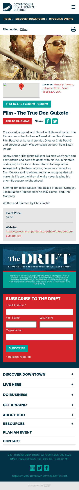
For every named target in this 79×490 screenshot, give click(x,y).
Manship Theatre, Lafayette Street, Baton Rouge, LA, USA (58, 88)
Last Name (46, 318)
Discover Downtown (30, 19)
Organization (14, 330)
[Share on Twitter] (55, 121)
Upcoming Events (61, 19)
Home (7, 19)
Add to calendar (18, 121)
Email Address (16, 305)
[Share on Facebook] (48, 121)
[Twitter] (39, 468)
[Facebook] (46, 468)
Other (23, 29)
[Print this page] (73, 29)
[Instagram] (32, 468)
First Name (13, 318)
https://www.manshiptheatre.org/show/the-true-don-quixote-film (39, 233)
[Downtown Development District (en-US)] (19, 6)
